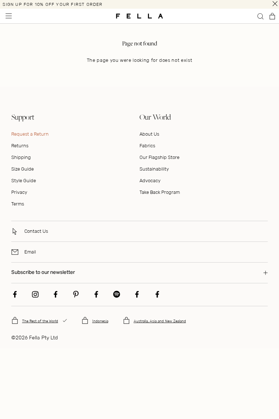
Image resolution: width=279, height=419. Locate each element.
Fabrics (147, 145)
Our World (155, 117)
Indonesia (100, 321)
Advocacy (150, 180)
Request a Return (30, 134)
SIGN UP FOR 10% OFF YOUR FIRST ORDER (52, 4)
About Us (149, 134)
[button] (8, 16)
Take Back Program (160, 192)
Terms (17, 204)
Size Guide (22, 169)
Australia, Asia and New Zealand (160, 321)
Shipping (21, 157)
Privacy (19, 192)
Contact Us (36, 231)
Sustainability (154, 169)
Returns (19, 145)
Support (22, 117)
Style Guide (23, 180)
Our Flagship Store (159, 157)
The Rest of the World (40, 321)
